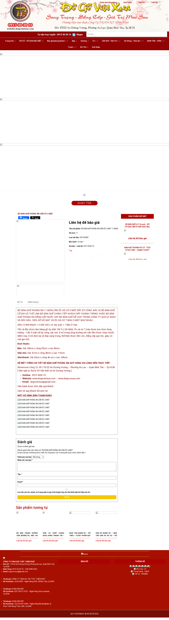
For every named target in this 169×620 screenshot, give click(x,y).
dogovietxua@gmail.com (42, 381)
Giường (84, 41)
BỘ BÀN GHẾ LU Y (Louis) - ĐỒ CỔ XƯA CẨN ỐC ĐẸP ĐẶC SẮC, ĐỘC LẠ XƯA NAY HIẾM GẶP (137, 226)
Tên (19, 474)
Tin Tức (141, 2)
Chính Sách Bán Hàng (108, 2)
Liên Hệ (154, 2)
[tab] (21, 302)
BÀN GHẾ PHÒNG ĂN (32, 310)
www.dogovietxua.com (43, 378)
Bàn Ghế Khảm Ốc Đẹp (82, 250)
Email (20, 482)
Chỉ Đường (120, 619)
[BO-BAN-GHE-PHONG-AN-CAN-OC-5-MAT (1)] (40, 250)
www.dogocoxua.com (69, 378)
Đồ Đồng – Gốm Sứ (132, 41)
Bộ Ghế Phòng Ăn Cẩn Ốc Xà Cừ (104, 257)
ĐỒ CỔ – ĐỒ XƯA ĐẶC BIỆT (30, 41)
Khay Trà (84, 203)
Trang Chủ (9, 41)
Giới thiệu (96, 47)
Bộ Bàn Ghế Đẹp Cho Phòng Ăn (103, 250)
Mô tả (20, 302)
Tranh (70, 47)
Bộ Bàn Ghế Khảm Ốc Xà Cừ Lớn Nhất (83, 254)
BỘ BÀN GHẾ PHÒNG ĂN (108, 254)
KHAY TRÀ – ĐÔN (154, 41)
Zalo (61, 619)
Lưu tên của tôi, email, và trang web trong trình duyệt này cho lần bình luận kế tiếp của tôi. (53, 492)
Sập (73, 41)
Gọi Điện (7, 619)
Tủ (93, 41)
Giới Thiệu (127, 2)
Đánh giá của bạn (24, 457)
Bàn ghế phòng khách (56, 41)
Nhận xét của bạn (24, 460)
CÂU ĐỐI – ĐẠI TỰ (109, 41)
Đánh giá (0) (33, 302)
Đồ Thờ (83, 47)
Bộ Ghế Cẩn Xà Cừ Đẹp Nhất (80, 257)
